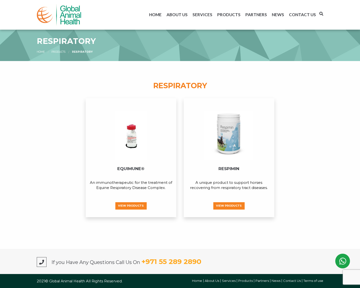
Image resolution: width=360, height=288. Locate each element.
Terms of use (313, 280)
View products (131, 205)
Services (202, 14)
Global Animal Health (67, 281)
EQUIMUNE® (130, 168)
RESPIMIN (228, 168)
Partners (256, 14)
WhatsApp (342, 261)
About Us (177, 14)
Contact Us (302, 14)
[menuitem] (155, 14)
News (278, 14)
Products (228, 14)
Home (155, 14)
